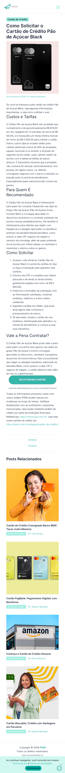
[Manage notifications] (59, 768)
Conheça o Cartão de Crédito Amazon (28, 653)
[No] (61, 764)
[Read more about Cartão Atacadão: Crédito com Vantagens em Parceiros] (32, 692)
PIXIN (43, 747)
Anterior (32, 440)
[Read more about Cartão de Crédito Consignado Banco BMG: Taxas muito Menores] (32, 494)
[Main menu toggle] (58, 7)
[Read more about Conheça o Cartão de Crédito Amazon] (32, 632)
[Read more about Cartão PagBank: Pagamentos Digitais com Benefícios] (32, 567)
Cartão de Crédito (17, 19)
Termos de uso (20, 763)
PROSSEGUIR (33, 768)
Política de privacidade (41, 763)
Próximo (32, 446)
